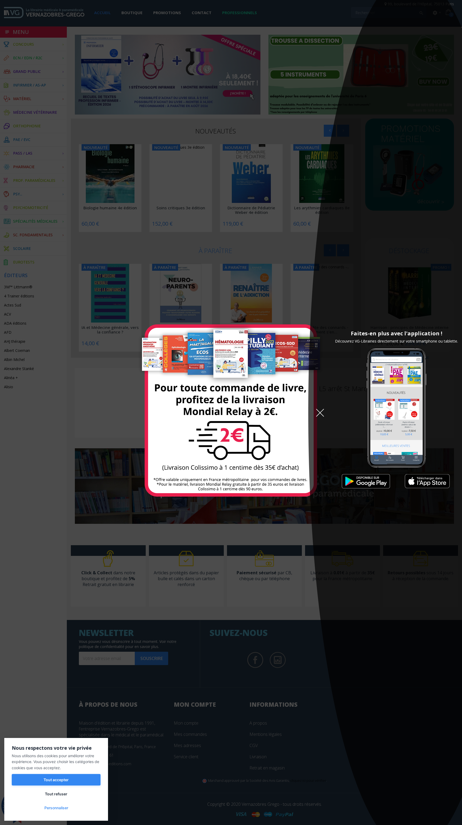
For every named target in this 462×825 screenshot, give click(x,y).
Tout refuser (56, 794)
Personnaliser (56, 808)
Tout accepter (56, 779)
